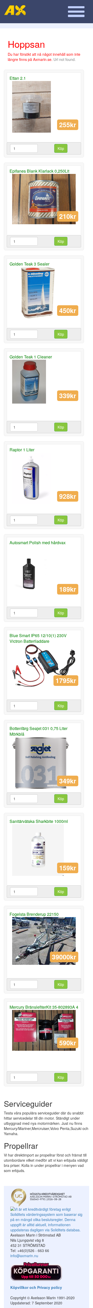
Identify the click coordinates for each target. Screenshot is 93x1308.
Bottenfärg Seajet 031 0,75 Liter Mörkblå (38, 731)
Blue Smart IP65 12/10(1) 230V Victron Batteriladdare (38, 638)
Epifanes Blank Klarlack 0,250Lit (39, 171)
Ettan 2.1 (18, 78)
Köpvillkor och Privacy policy (36, 1287)
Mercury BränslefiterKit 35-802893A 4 (44, 1007)
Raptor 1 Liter (22, 450)
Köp (61, 148)
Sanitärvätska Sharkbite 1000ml (39, 821)
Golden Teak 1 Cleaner (31, 357)
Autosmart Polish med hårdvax (38, 542)
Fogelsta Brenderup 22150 (34, 914)
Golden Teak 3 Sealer (29, 264)
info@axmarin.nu (24, 1255)
